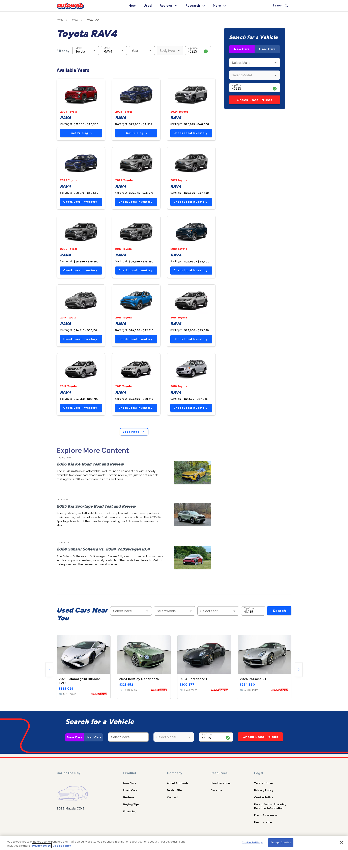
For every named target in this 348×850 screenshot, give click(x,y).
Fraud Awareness (266, 815)
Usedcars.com (221, 783)
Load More (131, 431)
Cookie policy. (62, 845)
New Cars (241, 49)
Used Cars (267, 49)
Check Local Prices (254, 100)
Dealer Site (174, 790)
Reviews (128, 797)
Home (60, 19)
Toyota (74, 19)
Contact (172, 797)
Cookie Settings (252, 842)
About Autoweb (177, 783)
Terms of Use (263, 783)
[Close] (341, 842)
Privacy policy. (41, 845)
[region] (174, 843)
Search (279, 610)
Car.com (216, 790)
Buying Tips (131, 804)
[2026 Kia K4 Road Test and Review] (192, 472)
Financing (129, 811)
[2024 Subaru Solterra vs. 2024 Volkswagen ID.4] (192, 557)
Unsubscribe (263, 822)
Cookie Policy (263, 797)
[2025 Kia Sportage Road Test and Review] (192, 515)
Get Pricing (79, 133)
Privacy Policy (263, 790)
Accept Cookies (280, 842)
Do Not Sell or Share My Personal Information (270, 806)
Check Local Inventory (190, 133)
